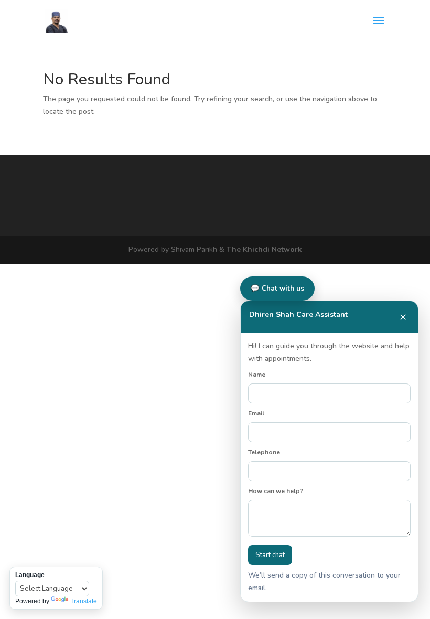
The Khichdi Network (264, 249)
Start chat (270, 555)
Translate (83, 601)
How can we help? (275, 491)
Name (256, 374)
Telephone (264, 452)
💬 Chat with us (277, 288)
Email (256, 413)
